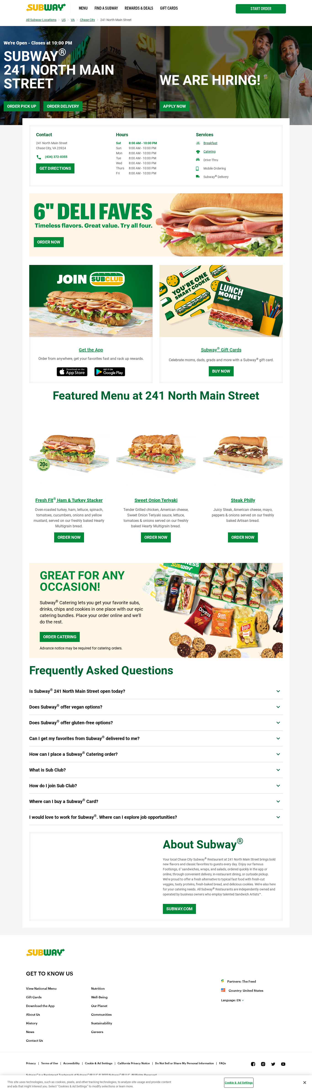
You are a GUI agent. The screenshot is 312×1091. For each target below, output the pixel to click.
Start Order (261, 9)
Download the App (40, 1006)
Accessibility (71, 1063)
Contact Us (34, 1040)
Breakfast (210, 143)
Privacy (31, 1063)
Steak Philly (243, 500)
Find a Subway (106, 8)
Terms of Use (49, 1063)
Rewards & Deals (139, 8)
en (231, 1000)
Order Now (48, 242)
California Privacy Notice (134, 1063)
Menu (83, 8)
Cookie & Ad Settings (98, 1063)
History (31, 1023)
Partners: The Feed (241, 981)
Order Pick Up (21, 106)
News (30, 1032)
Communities (101, 1014)
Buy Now (221, 371)
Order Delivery (63, 106)
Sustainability (101, 1023)
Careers (97, 1032)
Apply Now (174, 106)
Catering (210, 151)
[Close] (305, 1083)
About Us (33, 1014)
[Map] (91, 876)
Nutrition (98, 988)
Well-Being (99, 997)
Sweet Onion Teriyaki (156, 500)
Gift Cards (169, 8)
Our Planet (99, 1006)
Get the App (91, 350)
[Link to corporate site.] (45, 967)
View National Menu (41, 988)
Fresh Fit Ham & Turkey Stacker (69, 500)
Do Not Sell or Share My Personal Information (184, 1063)
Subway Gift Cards (221, 350)
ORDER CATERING (59, 636)
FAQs (222, 1063)
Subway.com (179, 908)
